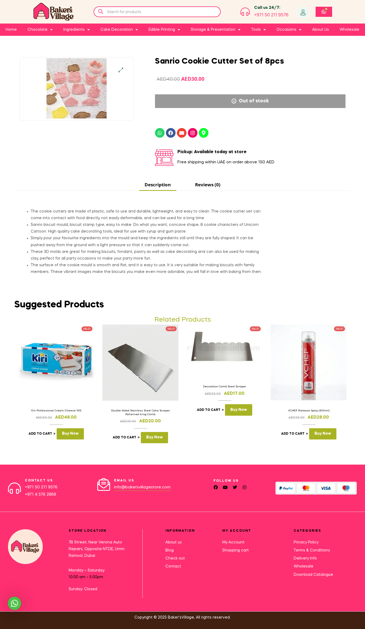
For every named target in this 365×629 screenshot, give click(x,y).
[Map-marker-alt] (203, 133)
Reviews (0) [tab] (207, 185)
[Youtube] (225, 487)
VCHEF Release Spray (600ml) (308, 410)
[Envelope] (182, 133)
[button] (121, 70)
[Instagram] (192, 133)
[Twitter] (235, 487)
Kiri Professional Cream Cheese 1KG (56, 410)
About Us (320, 30)
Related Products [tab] (182, 320)
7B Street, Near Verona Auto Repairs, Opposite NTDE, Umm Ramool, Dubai (97, 549)
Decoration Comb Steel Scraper (224, 386)
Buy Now (70, 433)
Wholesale (349, 30)
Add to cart (40, 433)
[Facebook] (171, 133)
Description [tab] (158, 185)
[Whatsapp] (160, 133)
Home (11, 30)
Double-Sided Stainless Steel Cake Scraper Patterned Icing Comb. (140, 412)
